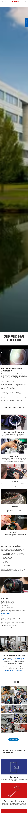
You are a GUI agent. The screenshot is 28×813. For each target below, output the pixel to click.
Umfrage (26, 22)
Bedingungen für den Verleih (14, 670)
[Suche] (5, 2)
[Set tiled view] (15, 682)
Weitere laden (13, 739)
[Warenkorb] (2, 2)
